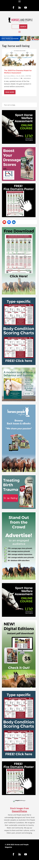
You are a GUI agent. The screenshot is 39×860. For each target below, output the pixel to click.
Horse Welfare (14, 78)
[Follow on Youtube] (25, 7)
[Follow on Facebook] (13, 7)
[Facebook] (9, 222)
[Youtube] (4, 222)
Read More (9, 92)
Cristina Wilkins (10, 76)
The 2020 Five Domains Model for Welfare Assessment (18, 71)
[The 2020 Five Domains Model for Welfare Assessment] (19, 58)
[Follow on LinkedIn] (19, 7)
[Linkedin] (13, 222)
